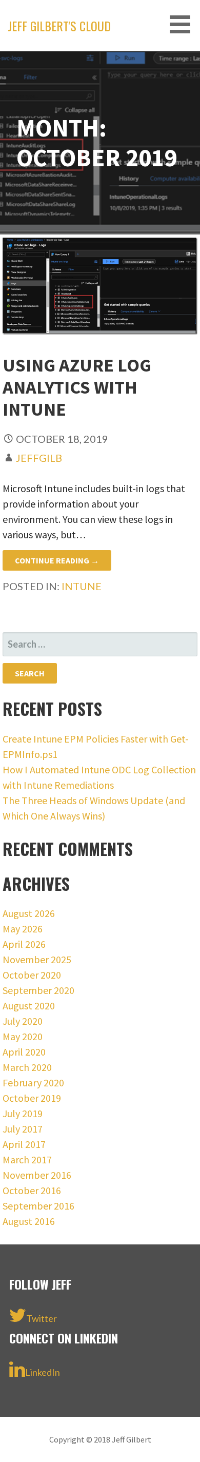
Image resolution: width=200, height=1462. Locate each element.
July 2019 (23, 1113)
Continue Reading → (57, 560)
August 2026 (29, 913)
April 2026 (24, 944)
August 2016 (29, 1221)
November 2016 (37, 1174)
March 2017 (27, 1159)
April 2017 (24, 1144)
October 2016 (32, 1190)
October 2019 (32, 1097)
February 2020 (33, 1082)
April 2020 (24, 1051)
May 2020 (23, 1036)
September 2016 (38, 1205)
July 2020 (23, 1021)
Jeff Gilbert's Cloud (59, 25)
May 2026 (23, 928)
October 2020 (32, 974)
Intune (82, 586)
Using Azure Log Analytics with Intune (77, 387)
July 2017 (23, 1128)
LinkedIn (42, 1372)
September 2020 (38, 990)
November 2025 (37, 959)
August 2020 (29, 1005)
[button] (183, 24)
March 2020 (27, 1067)
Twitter (41, 1318)
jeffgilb (39, 458)
